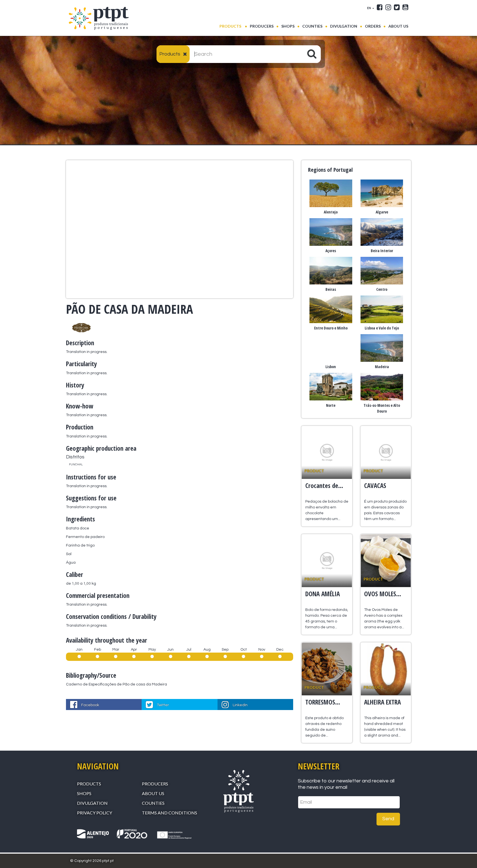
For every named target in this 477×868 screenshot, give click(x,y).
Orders (373, 26)
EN (369, 8)
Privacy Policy (94, 812)
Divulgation (343, 26)
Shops (288, 26)
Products (233, 25)
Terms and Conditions (169, 812)
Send (388, 818)
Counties (312, 26)
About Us (398, 26)
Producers (262, 26)
